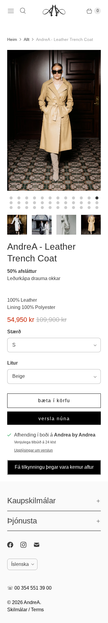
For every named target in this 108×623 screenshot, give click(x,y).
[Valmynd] (11, 11)
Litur (12, 362)
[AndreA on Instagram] (27, 544)
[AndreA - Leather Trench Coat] (54, 120)
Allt (26, 39)
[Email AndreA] (40, 544)
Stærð (14, 331)
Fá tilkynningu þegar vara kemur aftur (54, 467)
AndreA (32, 602)
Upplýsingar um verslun (33, 450)
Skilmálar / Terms (25, 609)
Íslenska (20, 564)
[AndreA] (54, 11)
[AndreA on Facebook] (13, 544)
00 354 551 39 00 (33, 588)
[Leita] (23, 11)
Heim (12, 39)
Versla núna (54, 418)
